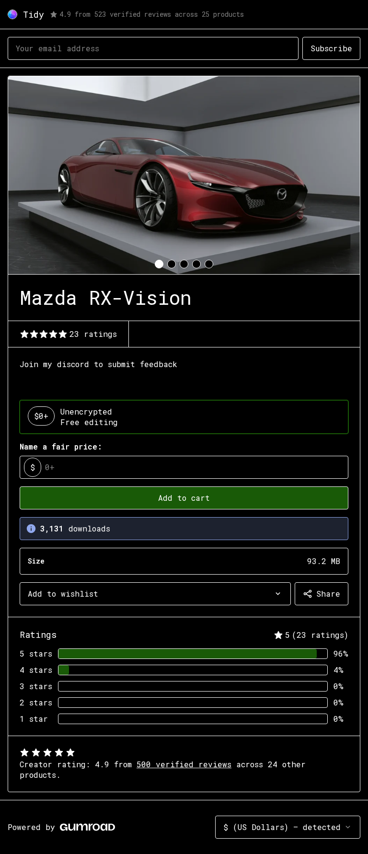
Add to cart (184, 498)
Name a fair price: (61, 446)
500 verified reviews (184, 764)
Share (328, 594)
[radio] (184, 417)
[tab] (159, 264)
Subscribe (331, 48)
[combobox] (155, 593)
